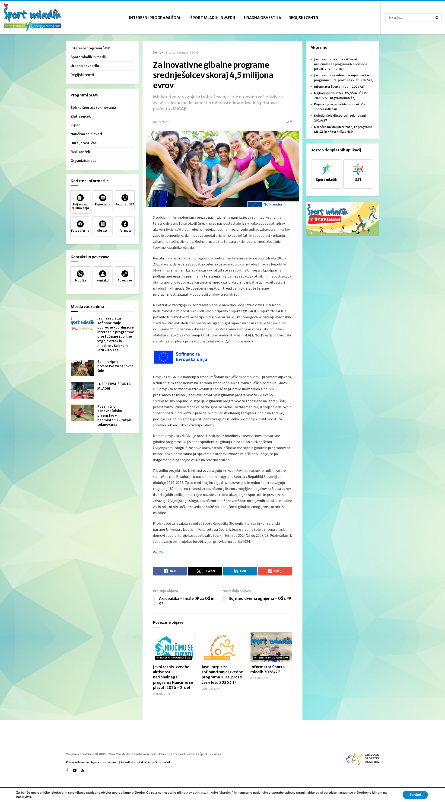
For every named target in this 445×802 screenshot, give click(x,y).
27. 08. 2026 (260, 678)
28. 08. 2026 (212, 688)
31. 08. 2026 (163, 694)
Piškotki (126, 762)
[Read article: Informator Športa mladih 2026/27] (271, 647)
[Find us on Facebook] (67, 770)
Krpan (75, 125)
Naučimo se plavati (86, 134)
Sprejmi (415, 794)
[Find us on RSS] (82, 770)
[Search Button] (437, 17)
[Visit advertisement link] (342, 219)
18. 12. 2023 (161, 122)
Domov (158, 52)
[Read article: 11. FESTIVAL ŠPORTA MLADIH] (82, 390)
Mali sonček (80, 152)
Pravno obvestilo (77, 762)
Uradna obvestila (262, 17)
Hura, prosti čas (217, 657)
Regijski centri (304, 17)
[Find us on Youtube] (74, 770)
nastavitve (24, 797)
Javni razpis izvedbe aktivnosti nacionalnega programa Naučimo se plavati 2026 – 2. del (173, 677)
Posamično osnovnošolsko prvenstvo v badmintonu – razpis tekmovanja (114, 415)
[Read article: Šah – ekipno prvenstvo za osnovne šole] (82, 368)
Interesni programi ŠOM (154, 17)
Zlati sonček (81, 116)
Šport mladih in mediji (213, 17)
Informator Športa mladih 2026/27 (339, 87)
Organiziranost (83, 161)
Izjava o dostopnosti (104, 762)
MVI (161, 552)
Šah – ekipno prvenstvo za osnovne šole (115, 366)
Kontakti (140, 762)
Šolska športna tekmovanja (93, 107)
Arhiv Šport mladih (160, 762)
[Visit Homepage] (32, 17)
